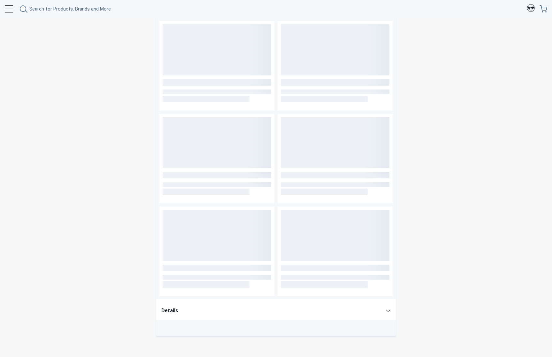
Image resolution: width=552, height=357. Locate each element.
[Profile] (531, 9)
